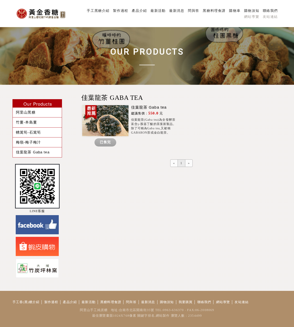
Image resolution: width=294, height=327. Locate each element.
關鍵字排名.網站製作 (153, 315)
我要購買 (186, 302)
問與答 (131, 302)
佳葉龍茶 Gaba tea (33, 152)
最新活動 (89, 302)
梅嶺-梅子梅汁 (28, 142)
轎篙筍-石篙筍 (28, 132)
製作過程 (51, 302)
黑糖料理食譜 (110, 302)
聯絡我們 (204, 302)
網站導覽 (223, 302)
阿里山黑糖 (26, 112)
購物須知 (167, 302)
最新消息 (148, 302)
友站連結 (242, 302)
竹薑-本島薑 (26, 122)
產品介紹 (70, 302)
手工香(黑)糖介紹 (25, 302)
